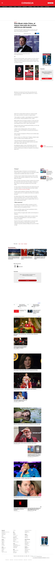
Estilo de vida (15, 535)
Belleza (14, 533)
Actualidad (26, 535)
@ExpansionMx (20, 266)
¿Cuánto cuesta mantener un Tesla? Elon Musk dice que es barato (26, 258)
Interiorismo (15, 547)
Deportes (14, 539)
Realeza (3, 548)
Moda (2, 550)
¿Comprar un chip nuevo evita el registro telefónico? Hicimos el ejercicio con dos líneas (49, 179)
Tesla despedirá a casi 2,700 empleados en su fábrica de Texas (39, 258)
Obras (34, 6)
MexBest (26, 546)
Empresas (10, 6)
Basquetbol (26, 542)
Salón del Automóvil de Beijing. (24, 189)
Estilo (14, 537)
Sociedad (3, 545)
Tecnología (30, 6)
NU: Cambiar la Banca (47, 65)
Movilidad (14, 552)
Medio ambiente (15, 550)
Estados (3, 543)
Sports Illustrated (27, 539)
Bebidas (26, 548)
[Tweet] (35, 33)
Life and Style (47, 6)
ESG (38, 6)
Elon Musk (25, 243)
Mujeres (42, 6)
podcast (44, 145)
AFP (17, 265)
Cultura (14, 530)
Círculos (3, 549)
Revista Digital (27, 545)
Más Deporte (27, 543)
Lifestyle (26, 544)
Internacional (25, 6)
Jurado (26, 552)
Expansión (3, 530)
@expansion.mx (28, 556)
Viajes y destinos (27, 549)
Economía (19, 6)
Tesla (19, 243)
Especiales (26, 537)
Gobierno (3, 540)
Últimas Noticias (4, 6)
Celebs (14, 534)
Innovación (26, 531)
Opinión (3, 544)
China (22, 243)
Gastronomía (27, 547)
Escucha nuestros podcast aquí (48, 146)
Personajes (26, 550)
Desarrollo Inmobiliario (16, 545)
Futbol (26, 540)
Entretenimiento (15, 538)
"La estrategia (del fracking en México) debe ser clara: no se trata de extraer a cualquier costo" (49, 173)
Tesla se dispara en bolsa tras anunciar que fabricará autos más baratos (14, 258)
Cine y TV (14, 540)
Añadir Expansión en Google (28, 33)
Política (15, 6)
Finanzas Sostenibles (28, 530)
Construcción (15, 544)
